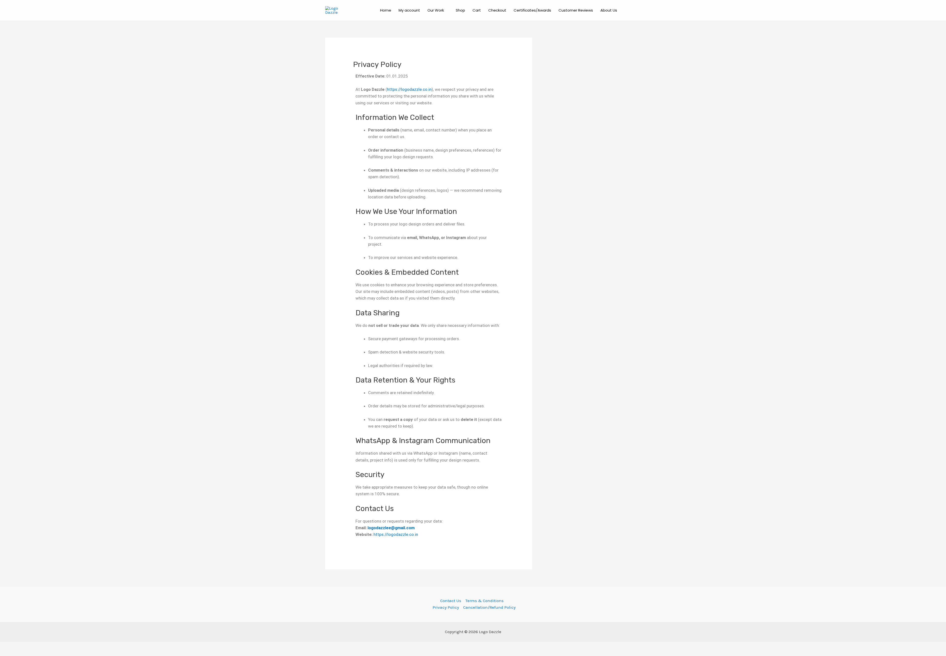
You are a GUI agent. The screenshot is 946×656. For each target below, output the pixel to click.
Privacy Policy (446, 607)
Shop (460, 10)
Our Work (435, 10)
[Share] (51, 646)
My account (409, 10)
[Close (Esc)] (72, 646)
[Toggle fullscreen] (30, 646)
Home (385, 10)
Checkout (497, 10)
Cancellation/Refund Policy (489, 607)
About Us (608, 10)
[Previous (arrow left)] (10, 653)
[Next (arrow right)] (30, 653)
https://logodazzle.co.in (409, 89)
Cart (477, 10)
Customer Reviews (575, 10)
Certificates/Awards (532, 10)
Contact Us (450, 600)
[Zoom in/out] (10, 646)
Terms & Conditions (484, 600)
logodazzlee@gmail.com (391, 527)
